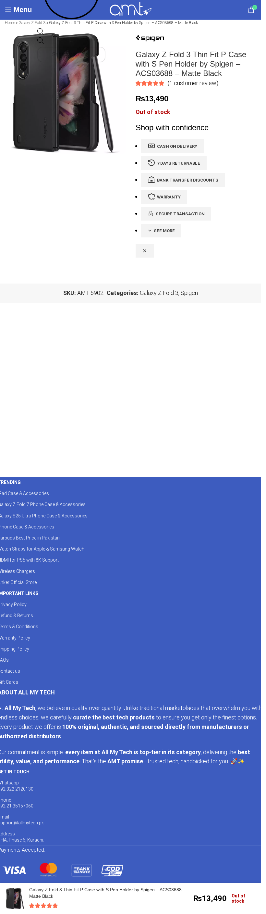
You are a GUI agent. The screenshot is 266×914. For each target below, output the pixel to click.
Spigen (189, 292)
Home (10, 22)
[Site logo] (130, 9)
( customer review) (193, 83)
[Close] (145, 251)
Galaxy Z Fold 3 (31, 22)
